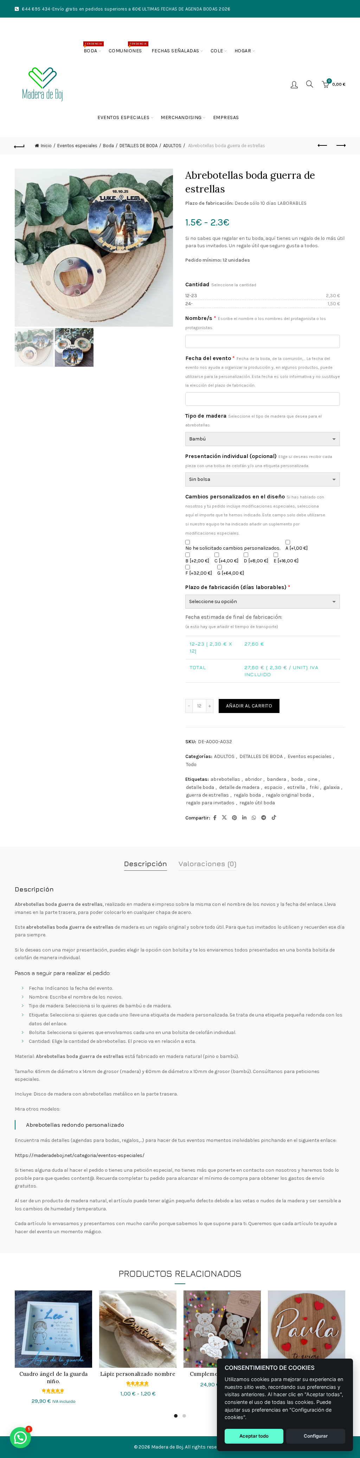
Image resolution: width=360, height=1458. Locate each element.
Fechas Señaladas (175, 51)
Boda (93, 48)
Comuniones (128, 48)
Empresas (226, 117)
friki (314, 787)
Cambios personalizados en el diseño (255, 514)
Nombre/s (255, 322)
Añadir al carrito (249, 706)
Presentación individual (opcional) (258, 460)
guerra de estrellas (207, 795)
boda (297, 779)
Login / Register (294, 84)
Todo (191, 764)
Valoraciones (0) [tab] (207, 863)
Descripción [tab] (145, 863)
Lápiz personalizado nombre (137, 1374)
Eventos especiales (123, 117)
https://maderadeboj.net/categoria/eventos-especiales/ (79, 1155)
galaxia (331, 787)
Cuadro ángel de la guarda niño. (53, 1378)
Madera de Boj (167, 1447)
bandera (276, 779)
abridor (253, 779)
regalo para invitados (210, 803)
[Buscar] (309, 84)
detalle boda (200, 787)
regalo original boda (288, 795)
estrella (296, 787)
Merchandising (181, 117)
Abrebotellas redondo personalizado (75, 1124)
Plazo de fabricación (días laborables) (237, 587)
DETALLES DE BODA (261, 756)
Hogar (242, 51)
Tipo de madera (253, 420)
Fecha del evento (262, 371)
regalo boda (247, 795)
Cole (217, 51)
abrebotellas (225, 779)
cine (312, 779)
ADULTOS (224, 756)
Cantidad (220, 284)
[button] (20, 1437)
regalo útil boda (257, 803)
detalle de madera (239, 787)
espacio (273, 787)
